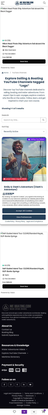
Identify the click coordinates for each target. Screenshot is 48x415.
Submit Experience (10, 335)
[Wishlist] (14, 411)
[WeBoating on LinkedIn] (23, 385)
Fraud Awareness (16, 403)
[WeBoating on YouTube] (30, 385)
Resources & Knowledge (15, 345)
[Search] (44, 3)
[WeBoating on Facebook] (4, 385)
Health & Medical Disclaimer (23, 400)
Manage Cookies (23, 405)
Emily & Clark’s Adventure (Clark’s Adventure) (23, 188)
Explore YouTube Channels (14, 353)
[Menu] (3, 3)
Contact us (7, 329)
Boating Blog (7, 332)
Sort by (5, 126)
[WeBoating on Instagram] (10, 385)
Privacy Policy (20, 221)
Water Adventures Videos (13, 349)
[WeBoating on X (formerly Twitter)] (17, 385)
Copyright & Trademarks (23, 398)
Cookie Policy (9, 221)
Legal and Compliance (34, 221)
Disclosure (30, 396)
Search (5, 115)
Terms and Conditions (33, 393)
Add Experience (24, 412)
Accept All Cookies (24, 210)
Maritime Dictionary (11, 357)
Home (6, 73)
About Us (7, 326)
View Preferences (24, 217)
